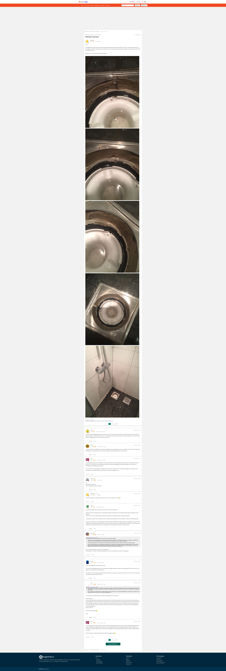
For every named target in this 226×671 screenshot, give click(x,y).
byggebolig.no (51, 661)
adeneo (91, 561)
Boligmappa (128, 657)
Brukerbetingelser (159, 661)
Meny (145, 1)
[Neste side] (117, 424)
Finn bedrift (96, 5)
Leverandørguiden (129, 662)
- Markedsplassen (99, 661)
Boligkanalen (128, 660)
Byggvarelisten (128, 663)
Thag (91, 582)
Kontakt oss (158, 659)
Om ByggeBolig (159, 657)
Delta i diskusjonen (113, 644)
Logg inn (138, 1)
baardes (91, 445)
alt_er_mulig (92, 533)
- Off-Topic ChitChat (99, 663)
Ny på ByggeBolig (159, 660)
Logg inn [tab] (137, 5)
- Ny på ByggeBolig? (99, 662)
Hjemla (127, 659)
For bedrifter (132, 1)
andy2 (91, 458)
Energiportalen (128, 664)
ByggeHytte (128, 661)
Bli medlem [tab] (144, 5)
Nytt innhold (102, 5)
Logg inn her (111, 420)
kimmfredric (92, 40)
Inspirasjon (107, 5)
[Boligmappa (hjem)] (83, 1)
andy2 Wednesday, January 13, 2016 (92, 587)
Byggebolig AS (45, 669)
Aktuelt (82, 5)
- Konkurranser (98, 660)
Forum (92, 5)
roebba (91, 505)
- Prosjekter (98, 659)
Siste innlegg (87, 5)
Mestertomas (92, 478)
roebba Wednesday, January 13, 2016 (92, 537)
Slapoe (91, 430)
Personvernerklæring (160, 663)
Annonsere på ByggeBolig (160, 662)
